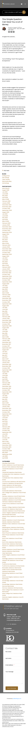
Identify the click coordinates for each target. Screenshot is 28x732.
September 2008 (7, 454)
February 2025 (6, 223)
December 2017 (6, 342)
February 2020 (6, 295)
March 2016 (5, 381)
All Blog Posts (6, 176)
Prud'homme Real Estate (9, 564)
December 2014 (6, 408)
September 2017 (6, 348)
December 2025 (6, 205)
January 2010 (6, 443)
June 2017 (5, 353)
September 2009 (7, 451)
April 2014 (5, 421)
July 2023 (4, 258)
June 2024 (5, 238)
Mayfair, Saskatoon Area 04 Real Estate (13, 520)
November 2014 (6, 410)
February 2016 (6, 383)
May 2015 (4, 399)
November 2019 (6, 300)
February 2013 (6, 427)
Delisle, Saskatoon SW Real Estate (11, 485)
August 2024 (5, 234)
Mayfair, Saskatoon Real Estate (11, 522)
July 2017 (4, 351)
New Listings (5, 177)
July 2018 (4, 329)
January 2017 (6, 362)
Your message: (9, 671)
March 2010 (5, 441)
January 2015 (6, 406)
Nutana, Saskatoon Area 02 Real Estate (13, 549)
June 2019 (5, 309)
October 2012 (6, 430)
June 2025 (5, 216)
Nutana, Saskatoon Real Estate (10, 551)
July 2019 (4, 307)
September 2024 (7, 232)
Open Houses (6, 179)
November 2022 (6, 273)
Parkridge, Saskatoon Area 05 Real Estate (14, 558)
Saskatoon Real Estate (8, 571)
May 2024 (5, 239)
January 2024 (6, 247)
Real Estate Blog (6, 181)
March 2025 (5, 221)
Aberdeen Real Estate (8, 463)
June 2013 (5, 423)
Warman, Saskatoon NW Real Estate (12, 588)
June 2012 (5, 434)
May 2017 (4, 355)
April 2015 (5, 401)
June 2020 (5, 287)
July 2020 (4, 285)
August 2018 (5, 328)
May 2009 (5, 452)
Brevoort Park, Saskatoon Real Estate (12, 467)
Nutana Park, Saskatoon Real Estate (12, 544)
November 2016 (6, 366)
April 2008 (5, 458)
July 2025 (4, 214)
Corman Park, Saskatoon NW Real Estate (13, 481)
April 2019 (4, 313)
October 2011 (5, 438)
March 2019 (5, 315)
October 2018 (6, 324)
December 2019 (6, 298)
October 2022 (6, 274)
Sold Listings (5, 183)
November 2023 (6, 251)
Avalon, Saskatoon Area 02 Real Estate (13, 465)
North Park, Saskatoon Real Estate (11, 542)
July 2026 (4, 192)
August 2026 (5, 190)
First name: (8, 651)
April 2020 (5, 291)
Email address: (9, 665)
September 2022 (7, 276)
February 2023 (6, 267)
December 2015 (6, 386)
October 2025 (6, 208)
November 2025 (6, 207)
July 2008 (5, 456)
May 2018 (4, 333)
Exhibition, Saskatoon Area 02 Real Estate (13, 500)
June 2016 (5, 375)
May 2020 (5, 289)
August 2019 (5, 306)
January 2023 (6, 269)
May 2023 (5, 262)
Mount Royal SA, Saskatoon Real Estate (13, 533)
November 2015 (6, 388)
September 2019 (6, 304)
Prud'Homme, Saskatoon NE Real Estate (13, 566)
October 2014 (6, 412)
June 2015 (5, 397)
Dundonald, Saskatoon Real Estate (11, 491)
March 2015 (5, 403)
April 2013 (4, 425)
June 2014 (5, 417)
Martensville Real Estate (9, 514)
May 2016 (4, 377)
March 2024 (5, 243)
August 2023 (5, 256)
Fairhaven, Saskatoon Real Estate (11, 502)
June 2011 (4, 439)
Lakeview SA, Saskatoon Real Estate (12, 509)
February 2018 (6, 339)
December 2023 (6, 249)
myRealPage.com (17, 698)
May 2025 (5, 217)
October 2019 (6, 302)
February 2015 (6, 405)
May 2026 (5, 195)
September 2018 (6, 326)
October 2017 (6, 346)
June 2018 (5, 331)
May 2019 (4, 311)
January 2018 (6, 340)
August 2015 (5, 394)
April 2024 (5, 241)
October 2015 (6, 390)
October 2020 (6, 280)
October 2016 (6, 368)
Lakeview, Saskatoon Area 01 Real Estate (13, 511)
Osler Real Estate (7, 553)
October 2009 (6, 449)
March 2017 (5, 359)
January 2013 (5, 429)
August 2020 (5, 284)
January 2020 (6, 296)
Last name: (8, 658)
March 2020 (5, 293)
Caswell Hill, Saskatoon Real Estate (12, 472)
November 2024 (6, 229)
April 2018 (5, 335)
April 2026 (5, 197)
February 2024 (6, 245)
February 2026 (6, 201)
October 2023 (6, 252)
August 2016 (5, 372)
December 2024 (6, 227)
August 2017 (5, 350)
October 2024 (6, 230)
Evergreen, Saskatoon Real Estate (11, 498)
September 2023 (7, 254)
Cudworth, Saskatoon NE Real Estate (12, 483)
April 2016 (5, 379)
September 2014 (7, 414)
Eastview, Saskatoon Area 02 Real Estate (13, 496)
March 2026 (5, 199)
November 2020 (6, 278)
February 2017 (6, 361)
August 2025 (5, 212)
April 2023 (5, 263)
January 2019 (5, 318)
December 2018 (6, 320)
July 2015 (4, 395)
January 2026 (6, 203)
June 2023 (5, 260)
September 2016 (6, 370)
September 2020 (7, 282)
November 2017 (6, 344)
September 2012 (6, 432)
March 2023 (5, 265)
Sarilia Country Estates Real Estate (12, 569)
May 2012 (4, 436)
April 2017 (5, 357)
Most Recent (5, 188)
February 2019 (6, 317)
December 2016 (6, 364)
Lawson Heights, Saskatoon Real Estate (13, 513)
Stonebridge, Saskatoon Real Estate (12, 584)
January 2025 (6, 225)
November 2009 (6, 447)
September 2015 (6, 392)
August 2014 (5, 416)
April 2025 (5, 219)
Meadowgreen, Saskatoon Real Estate (13, 527)
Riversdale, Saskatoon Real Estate (11, 568)
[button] (7, 624)
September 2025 (7, 210)
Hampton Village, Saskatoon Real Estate (13, 507)
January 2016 (6, 384)
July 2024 (5, 236)
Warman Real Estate (8, 586)
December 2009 (6, 445)
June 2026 (5, 194)
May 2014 (4, 419)
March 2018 (5, 337)
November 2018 (6, 322)
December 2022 (6, 271)
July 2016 (4, 373)
